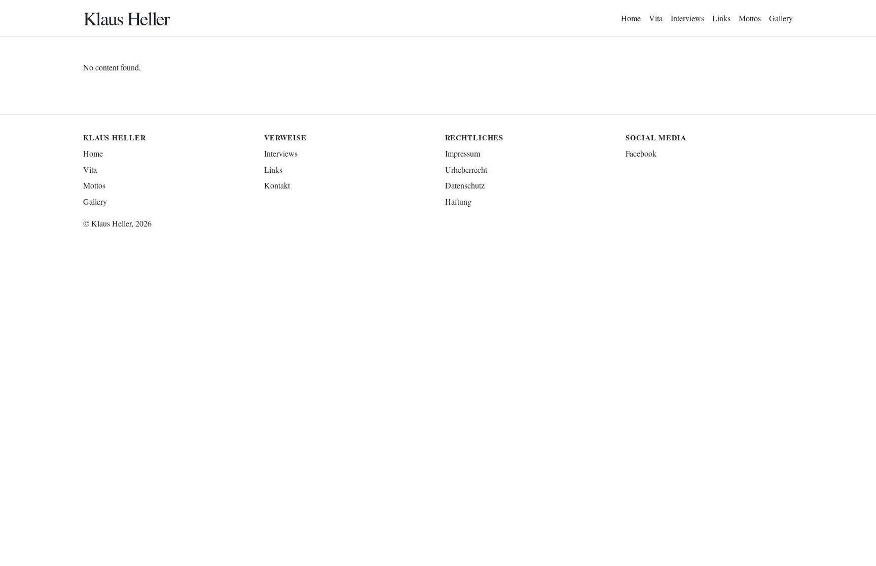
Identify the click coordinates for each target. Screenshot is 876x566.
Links (721, 18)
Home (631, 18)
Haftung (458, 201)
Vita (656, 18)
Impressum (462, 153)
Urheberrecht (466, 169)
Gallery (781, 18)
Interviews (687, 18)
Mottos (750, 18)
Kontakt (277, 185)
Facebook (641, 153)
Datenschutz (465, 185)
